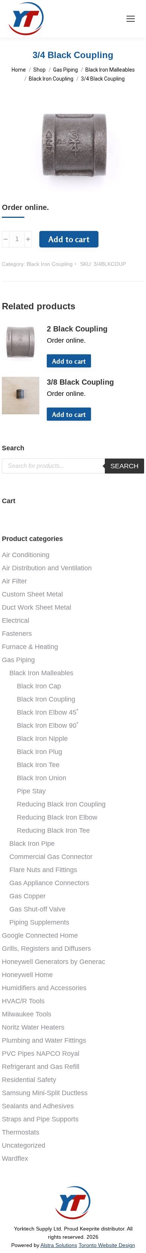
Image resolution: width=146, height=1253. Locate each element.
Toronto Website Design (107, 1245)
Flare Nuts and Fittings (43, 870)
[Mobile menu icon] (131, 19)
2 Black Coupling (77, 329)
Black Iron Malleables (41, 673)
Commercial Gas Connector (50, 856)
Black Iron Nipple (42, 738)
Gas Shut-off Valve (37, 909)
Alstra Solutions (58, 1245)
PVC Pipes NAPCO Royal (40, 1053)
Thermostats (20, 1132)
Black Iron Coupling (50, 264)
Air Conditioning (25, 555)
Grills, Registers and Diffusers (46, 948)
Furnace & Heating (30, 646)
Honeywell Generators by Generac (53, 961)
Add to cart (68, 239)
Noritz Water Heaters (33, 1027)
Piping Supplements (39, 922)
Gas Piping (18, 660)
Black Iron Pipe (32, 843)
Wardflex (15, 1158)
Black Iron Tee (38, 765)
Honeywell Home (27, 975)
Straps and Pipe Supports (40, 1119)
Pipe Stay (31, 791)
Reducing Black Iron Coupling (61, 804)
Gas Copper (27, 896)
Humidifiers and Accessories (44, 988)
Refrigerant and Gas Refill (40, 1066)
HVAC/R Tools (23, 1001)
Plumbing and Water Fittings (44, 1040)
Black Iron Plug (39, 751)
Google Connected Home (40, 935)
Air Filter (14, 581)
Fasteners (17, 633)
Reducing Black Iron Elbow (57, 817)
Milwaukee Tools (26, 1014)
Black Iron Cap (39, 686)
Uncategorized (23, 1145)
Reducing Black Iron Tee (53, 830)
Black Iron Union (41, 778)
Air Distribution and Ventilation (47, 568)
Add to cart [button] (69, 361)
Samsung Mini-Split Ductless (45, 1093)
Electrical (15, 620)
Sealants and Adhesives (38, 1106)
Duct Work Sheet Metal (36, 607)
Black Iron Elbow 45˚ (48, 712)
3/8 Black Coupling (80, 382)
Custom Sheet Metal (32, 594)
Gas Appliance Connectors (49, 883)
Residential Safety (29, 1080)
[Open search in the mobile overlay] (73, 466)
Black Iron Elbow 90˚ (48, 725)
